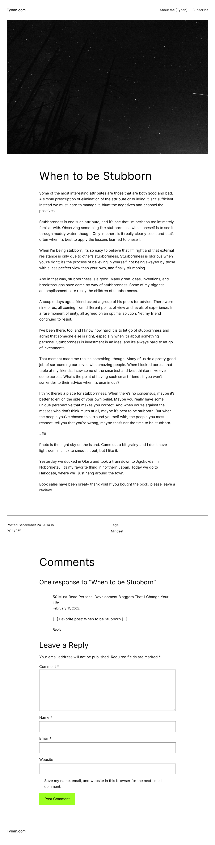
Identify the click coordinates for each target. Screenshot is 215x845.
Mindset (117, 531)
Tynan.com (16, 10)
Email (45, 738)
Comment (49, 666)
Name (45, 717)
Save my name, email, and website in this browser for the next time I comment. (103, 783)
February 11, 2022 (66, 608)
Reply (57, 629)
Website (46, 759)
